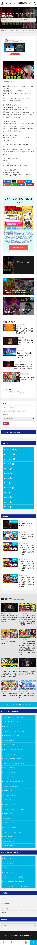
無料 (10, 411)
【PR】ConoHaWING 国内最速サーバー (14, 881)
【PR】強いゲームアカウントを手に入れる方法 (16, 886)
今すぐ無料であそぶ (18, 247)
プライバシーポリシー (9, 872)
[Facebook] (7, 181)
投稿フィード (5, 903)
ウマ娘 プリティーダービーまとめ (12, 758)
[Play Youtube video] (18, 70)
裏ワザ (8, 502)
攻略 (7, 483)
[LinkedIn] (21, 184)
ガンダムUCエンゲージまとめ (11, 735)
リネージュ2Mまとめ (9, 804)
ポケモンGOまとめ (9, 841)
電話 (26, 943)
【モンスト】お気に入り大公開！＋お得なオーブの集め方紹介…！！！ (24, 331)
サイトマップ (7, 858)
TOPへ (33, 943)
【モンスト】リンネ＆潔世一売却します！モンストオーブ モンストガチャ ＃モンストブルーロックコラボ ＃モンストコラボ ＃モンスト (26, 550)
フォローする (24, 264)
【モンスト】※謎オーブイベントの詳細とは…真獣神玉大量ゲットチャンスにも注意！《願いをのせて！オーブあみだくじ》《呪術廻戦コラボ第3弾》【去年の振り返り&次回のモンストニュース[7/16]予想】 (27, 648)
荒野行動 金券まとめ (9, 845)
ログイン (17, 392)
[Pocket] (6, 184)
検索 (5, 423)
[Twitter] (14, 181)
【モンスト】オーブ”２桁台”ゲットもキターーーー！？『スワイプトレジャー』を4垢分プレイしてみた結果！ (9, 673)
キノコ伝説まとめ (8, 726)
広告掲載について (8, 863)
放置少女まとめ (8, 790)
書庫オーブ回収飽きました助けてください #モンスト (26, 342)
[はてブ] (28, 181)
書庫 (14, 411)
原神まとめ (7, 818)
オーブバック (10, 454)
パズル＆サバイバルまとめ (11, 754)
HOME (5, 30)
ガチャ (5, 411)
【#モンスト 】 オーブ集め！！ (8, 642)
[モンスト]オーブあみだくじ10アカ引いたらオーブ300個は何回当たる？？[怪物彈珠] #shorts (9, 618)
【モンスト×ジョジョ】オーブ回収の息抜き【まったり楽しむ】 (24, 355)
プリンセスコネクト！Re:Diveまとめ (13, 781)
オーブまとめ (10, 459)
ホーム (3, 943)
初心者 (8, 478)
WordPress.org (6, 912)
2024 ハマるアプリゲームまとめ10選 (13, 717)
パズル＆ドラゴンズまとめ (11, 823)
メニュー (18, 943)
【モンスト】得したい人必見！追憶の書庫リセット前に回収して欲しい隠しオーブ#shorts (24, 366)
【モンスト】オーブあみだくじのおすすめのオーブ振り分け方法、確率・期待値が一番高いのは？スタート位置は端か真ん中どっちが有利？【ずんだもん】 (27, 620)
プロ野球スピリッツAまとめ (11, 786)
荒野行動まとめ (8, 813)
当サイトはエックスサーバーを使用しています (16, 877)
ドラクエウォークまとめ (10, 827)
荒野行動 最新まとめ (9, 740)
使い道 (8, 473)
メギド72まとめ (8, 836)
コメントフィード (6, 908)
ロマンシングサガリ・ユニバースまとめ (14, 809)
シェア (11, 943)
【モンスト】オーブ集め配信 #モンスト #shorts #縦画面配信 (27, 695)
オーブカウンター (11, 449)
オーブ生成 (9, 464)
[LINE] (13, 184)
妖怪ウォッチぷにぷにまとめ (11, 744)
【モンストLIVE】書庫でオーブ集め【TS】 (27, 378)
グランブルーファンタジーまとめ (12, 832)
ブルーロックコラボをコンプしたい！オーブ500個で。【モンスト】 (26, 536)
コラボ (24, 411)
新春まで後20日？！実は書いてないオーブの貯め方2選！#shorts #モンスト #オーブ (27, 673)
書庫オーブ (9, 487)
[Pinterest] (30, 184)
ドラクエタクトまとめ (9, 772)
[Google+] (21, 181)
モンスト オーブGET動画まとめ (18, 3)
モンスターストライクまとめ (11, 777)
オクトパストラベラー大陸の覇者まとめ (14, 763)
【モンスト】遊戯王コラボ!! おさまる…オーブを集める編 (9, 694)
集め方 (26, 19)
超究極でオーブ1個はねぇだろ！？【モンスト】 (26, 524)
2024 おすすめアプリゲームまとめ (13, 722)
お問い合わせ (7, 867)
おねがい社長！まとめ (9, 795)
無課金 (19, 411)
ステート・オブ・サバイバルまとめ (13, 749)
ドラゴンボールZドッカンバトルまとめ (14, 731)
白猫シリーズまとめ (9, 800)
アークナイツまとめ (9, 767)
